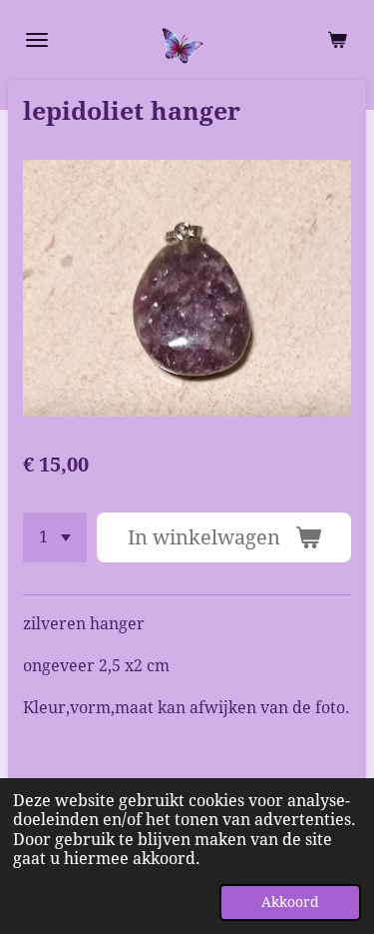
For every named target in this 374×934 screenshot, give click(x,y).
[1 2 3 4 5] (55, 537)
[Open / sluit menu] (37, 40)
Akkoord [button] (290, 902)
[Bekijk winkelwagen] (337, 40)
